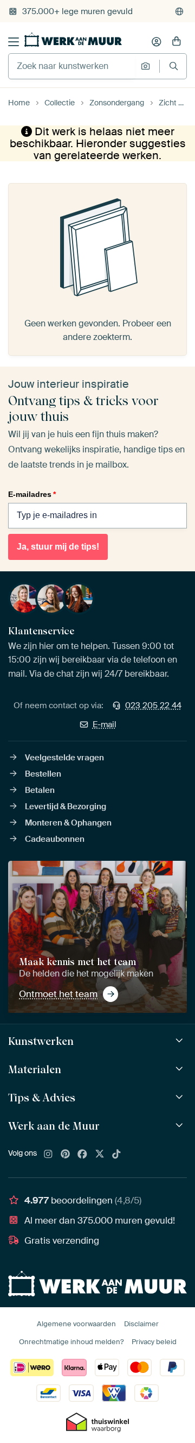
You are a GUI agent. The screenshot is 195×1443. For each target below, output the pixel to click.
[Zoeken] (173, 66)
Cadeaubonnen (54, 839)
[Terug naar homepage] (73, 40)
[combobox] (72, 66)
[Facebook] (82, 1154)
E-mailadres (32, 494)
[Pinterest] (66, 1154)
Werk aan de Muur (54, 1126)
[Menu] (13, 42)
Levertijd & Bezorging (65, 806)
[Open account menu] (156, 41)
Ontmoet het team (58, 994)
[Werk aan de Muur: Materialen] (180, 1069)
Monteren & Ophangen (68, 822)
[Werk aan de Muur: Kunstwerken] (180, 1041)
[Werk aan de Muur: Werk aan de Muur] (180, 1125)
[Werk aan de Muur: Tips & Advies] (180, 1097)
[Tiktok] (116, 1154)
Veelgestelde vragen (64, 757)
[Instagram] (48, 1154)
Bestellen (43, 773)
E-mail (104, 724)
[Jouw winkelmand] (176, 41)
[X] (100, 1154)
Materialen (34, 1069)
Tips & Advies (41, 1098)
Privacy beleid (154, 1341)
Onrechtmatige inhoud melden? (71, 1341)
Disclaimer (141, 1323)
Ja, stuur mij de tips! (58, 546)
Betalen (40, 790)
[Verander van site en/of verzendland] (179, 11)
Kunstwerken (41, 1041)
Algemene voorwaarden (76, 1323)
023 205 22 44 (153, 705)
